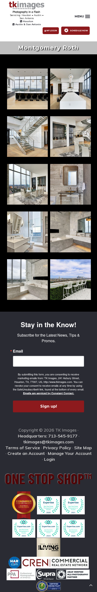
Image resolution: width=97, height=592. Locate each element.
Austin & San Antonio (28, 24)
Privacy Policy (57, 447)
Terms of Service (22, 447)
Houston (27, 21)
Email (18, 351)
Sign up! (48, 406)
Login (49, 459)
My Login (51, 30)
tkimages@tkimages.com (48, 442)
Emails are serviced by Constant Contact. (48, 393)
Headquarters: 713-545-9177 (47, 436)
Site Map (83, 447)
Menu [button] (79, 16)
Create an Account (26, 453)
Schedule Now (78, 30)
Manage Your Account (70, 453)
